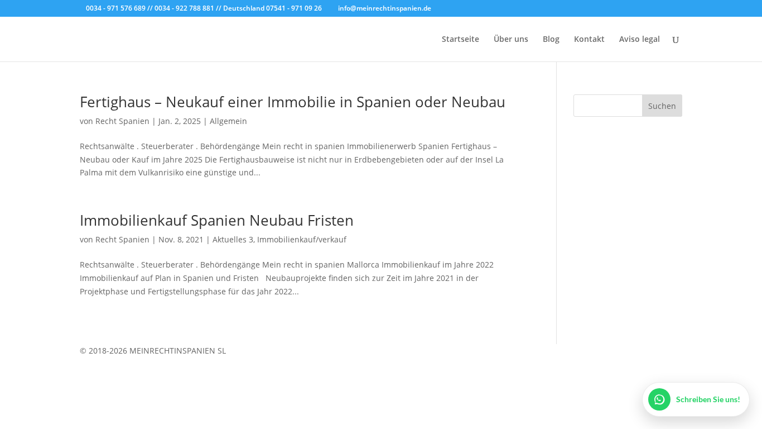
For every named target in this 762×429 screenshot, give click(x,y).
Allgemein (228, 121)
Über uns (511, 39)
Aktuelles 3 (233, 239)
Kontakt (589, 39)
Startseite (460, 39)
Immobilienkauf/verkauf (301, 239)
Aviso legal (639, 39)
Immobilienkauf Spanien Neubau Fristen (217, 220)
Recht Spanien (122, 121)
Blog (551, 39)
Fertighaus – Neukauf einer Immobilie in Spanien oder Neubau (292, 102)
